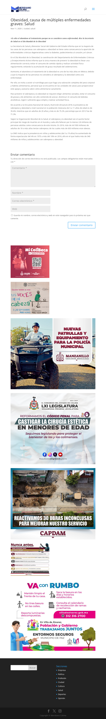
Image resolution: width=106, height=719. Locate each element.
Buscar (33, 667)
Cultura (61, 686)
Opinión (61, 698)
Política (61, 674)
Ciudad (61, 682)
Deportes (62, 694)
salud (33, 28)
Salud (60, 690)
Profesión (62, 678)
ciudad (27, 28)
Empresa (62, 670)
